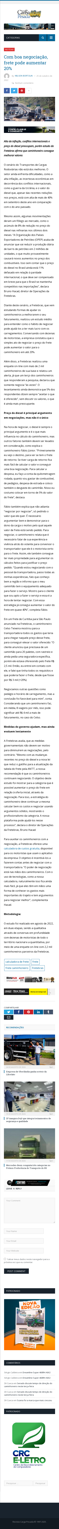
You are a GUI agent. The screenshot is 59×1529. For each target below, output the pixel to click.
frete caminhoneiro (17, 968)
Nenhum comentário (24, 83)
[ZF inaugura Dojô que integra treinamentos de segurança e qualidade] (29, 1098)
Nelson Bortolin (24, 75)
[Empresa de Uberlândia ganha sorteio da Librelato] (29, 1051)
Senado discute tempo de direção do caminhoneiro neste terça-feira (28, 1385)
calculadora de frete (17, 961)
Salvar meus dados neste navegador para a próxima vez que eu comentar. (27, 1261)
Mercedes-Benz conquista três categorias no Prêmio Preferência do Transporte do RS (28, 1166)
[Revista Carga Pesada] (29, 13)
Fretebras (37, 968)
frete (35, 961)
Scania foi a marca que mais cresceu (34, 1400)
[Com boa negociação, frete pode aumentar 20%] (29, 109)
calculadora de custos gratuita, (22, 848)
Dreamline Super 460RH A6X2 (37, 1372)
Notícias (9, 49)
